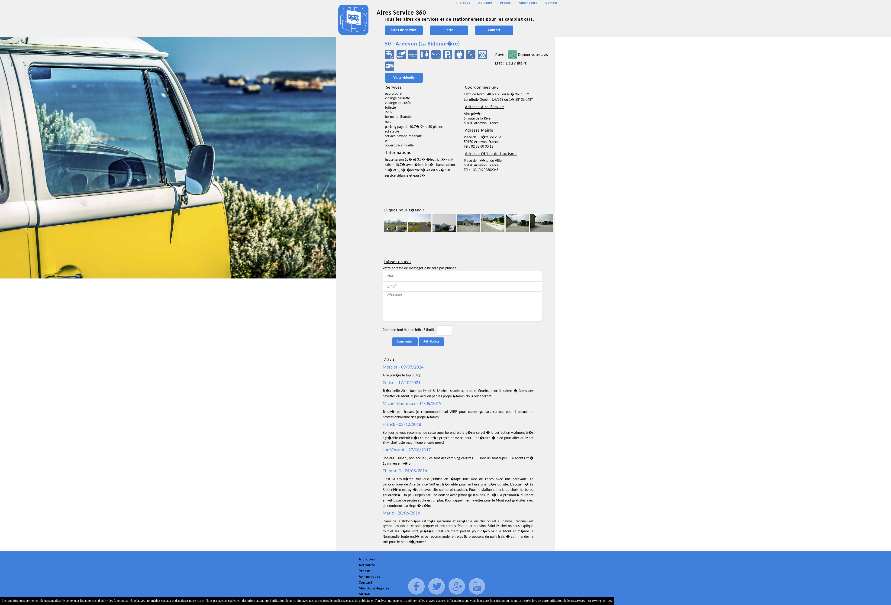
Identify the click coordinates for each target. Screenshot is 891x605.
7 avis (499, 55)
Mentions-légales (374, 588)
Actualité (485, 2)
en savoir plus (596, 600)
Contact (551, 2)
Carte (449, 30)
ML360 (364, 594)
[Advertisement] (357, 138)
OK (610, 600)
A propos (463, 2)
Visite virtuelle (404, 78)
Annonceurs (528, 2)
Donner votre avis (533, 55)
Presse (505, 2)
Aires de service (404, 30)
